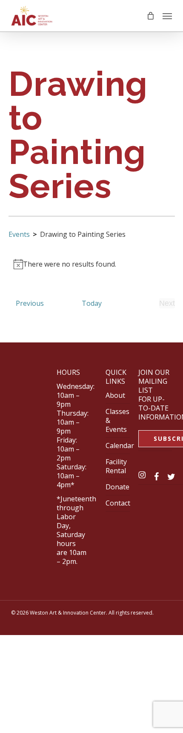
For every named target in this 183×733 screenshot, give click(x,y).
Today (92, 303)
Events (19, 234)
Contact (118, 503)
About (115, 395)
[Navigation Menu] (167, 15)
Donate (117, 487)
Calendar (120, 445)
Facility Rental (116, 466)
